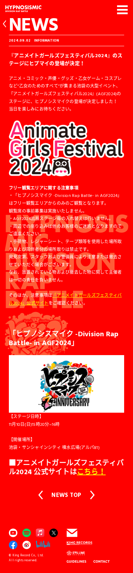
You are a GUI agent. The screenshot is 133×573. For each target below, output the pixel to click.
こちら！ (91, 471)
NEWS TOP (66, 495)
